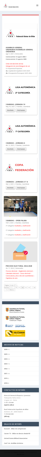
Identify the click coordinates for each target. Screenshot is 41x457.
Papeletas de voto (12, 278)
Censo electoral (25, 273)
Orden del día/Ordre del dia (14, 64)
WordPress (20, 454)
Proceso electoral (11, 271)
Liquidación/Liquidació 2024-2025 (19, 71)
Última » (12, 290)
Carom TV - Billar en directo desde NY (17, 433)
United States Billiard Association (15, 438)
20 (34, 287)
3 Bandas (19, 106)
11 (19, 287)
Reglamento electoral (26, 271)
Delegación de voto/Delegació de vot (18, 66)
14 (29, 287)
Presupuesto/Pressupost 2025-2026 (20, 73)
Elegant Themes (18, 452)
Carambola (26, 106)
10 (16, 287)
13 (25, 287)
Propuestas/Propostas (15, 68)
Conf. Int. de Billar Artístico (13, 443)
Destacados (19, 54)
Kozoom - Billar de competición (15, 429)
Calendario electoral (12, 273)
